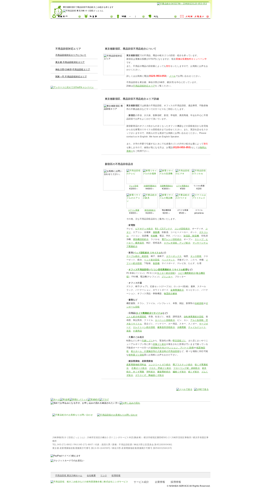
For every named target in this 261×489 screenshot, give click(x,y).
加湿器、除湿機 (191, 236)
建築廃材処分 (164, 371)
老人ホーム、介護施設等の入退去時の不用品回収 (155, 351)
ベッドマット (168, 260)
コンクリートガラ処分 (159, 364)
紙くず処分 (193, 371)
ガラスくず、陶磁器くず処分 (149, 375)
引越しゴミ (147, 340)
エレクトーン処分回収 (144, 327)
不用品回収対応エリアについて (70, 55)
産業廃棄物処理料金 (136, 364)
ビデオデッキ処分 (144, 228)
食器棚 (156, 263)
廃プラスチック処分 (183, 364)
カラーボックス (174, 256)
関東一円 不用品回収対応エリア (71, 76)
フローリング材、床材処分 (186, 368)
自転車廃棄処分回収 (194, 316)
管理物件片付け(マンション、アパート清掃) (172, 347)
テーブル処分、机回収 (137, 256)
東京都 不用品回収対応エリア (70, 62)
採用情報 (116, 475)
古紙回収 (199, 303)
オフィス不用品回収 (138, 269)
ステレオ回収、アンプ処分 (177, 243)
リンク (103, 475)
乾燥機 (154, 236)
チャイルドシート (197, 327)
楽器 (128, 331)
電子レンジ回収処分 (172, 239)
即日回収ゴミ (179, 340)
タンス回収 (195, 256)
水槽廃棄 (181, 327)
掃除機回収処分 (140, 239)
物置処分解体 (170, 293)
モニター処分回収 (166, 273)
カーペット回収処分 (165, 320)
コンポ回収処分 (182, 228)
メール (172, 76)
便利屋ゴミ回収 (136, 355)
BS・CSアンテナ (163, 228)
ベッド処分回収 (151, 260)
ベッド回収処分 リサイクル (147, 252)
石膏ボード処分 (139, 368)
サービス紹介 (141, 481)
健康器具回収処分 (166, 327)
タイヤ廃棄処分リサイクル (149, 313)
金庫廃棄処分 (177, 290)
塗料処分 (150, 371)
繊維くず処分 (179, 371)
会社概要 (91, 475)
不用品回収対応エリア (144, 86)
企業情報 (160, 481)
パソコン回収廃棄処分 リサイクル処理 (168, 269)
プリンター (167, 276)
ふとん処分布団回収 (136, 316)
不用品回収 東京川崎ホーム (68, 475)
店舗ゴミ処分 (159, 344)
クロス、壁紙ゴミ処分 (160, 368)
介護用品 (137, 331)
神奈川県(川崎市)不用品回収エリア (72, 69)
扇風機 (156, 232)
